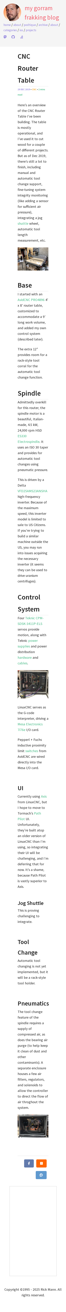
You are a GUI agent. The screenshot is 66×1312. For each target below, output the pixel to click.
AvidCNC (24, 299)
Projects (31, 30)
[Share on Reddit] (41, 1175)
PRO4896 (38, 299)
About (17, 25)
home (7, 25)
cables (22, 663)
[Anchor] (14, 285)
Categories (10, 30)
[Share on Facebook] (29, 1163)
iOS (21, 30)
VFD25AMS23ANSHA (32, 491)
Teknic (30, 618)
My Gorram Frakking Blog (42, 12)
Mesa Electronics (30, 724)
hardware (25, 657)
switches (31, 751)
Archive (43, 25)
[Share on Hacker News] (41, 1163)
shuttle (23, 223)
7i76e (21, 729)
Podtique (30, 25)
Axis (44, 796)
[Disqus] (33, 1230)
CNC (34, 89)
